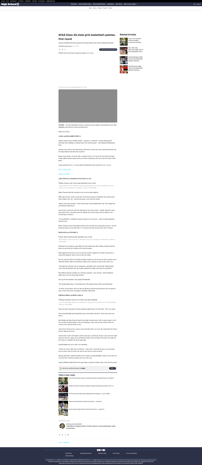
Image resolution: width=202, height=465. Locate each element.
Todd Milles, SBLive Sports (65, 46)
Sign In (199, 4)
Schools (100, 8)
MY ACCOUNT (41, 1)
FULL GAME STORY (64, 169)
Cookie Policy (68, 453)
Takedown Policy (102, 453)
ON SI (7, 1)
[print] (68, 435)
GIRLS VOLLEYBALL (130, 4)
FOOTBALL (74, 4)
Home (60, 442)
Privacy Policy (116, 453)
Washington (66, 442)
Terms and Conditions (131, 453)
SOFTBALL (119, 4)
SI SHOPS (34, 1)
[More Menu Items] (139, 4)
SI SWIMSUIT (13, 1)
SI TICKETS (21, 1)
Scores (95, 8)
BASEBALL (110, 4)
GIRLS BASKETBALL (99, 4)
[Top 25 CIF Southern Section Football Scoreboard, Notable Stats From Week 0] (132, 42)
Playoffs (105, 8)
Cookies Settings (69, 455)
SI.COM (3, 1)
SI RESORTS (28, 1)
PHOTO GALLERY (64, 174)
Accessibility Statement (86, 453)
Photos (110, 8)
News (90, 8)
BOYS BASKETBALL (85, 4)
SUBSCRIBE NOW (50, 1)
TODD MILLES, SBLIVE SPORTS (74, 424)
